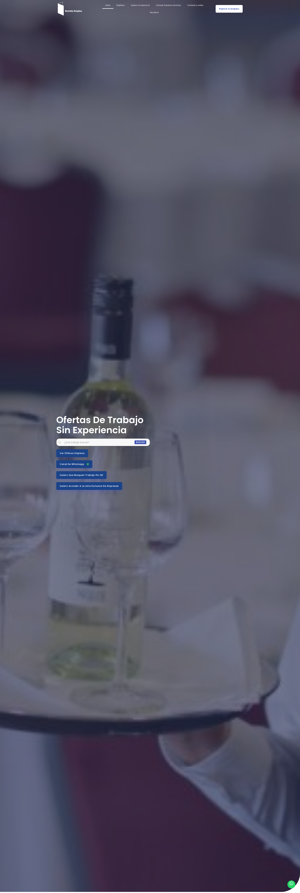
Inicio (107, 5)
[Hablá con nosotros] (291, 884)
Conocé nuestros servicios (168, 5)
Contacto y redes (195, 5)
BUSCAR (140, 442)
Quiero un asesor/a (140, 5)
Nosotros (154, 12)
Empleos (121, 5)
